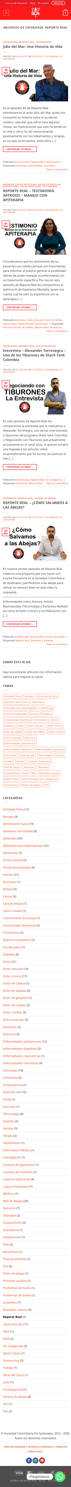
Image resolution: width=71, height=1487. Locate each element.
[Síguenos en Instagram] (35, 1460)
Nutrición (29, 767)
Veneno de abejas (45, 498)
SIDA (6, 1331)
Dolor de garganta (15, 998)
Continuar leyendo (20, 149)
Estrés (7, 1099)
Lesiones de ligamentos (19, 1165)
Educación (10, 1027)
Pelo (25, 773)
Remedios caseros (49, 773)
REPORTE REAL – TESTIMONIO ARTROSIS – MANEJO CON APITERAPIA (28, 195)
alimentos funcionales (16, 701)
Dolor (21, 725)
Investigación (12, 1157)
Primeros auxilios (15, 1281)
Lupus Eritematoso (15, 1186)
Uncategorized (13, 1389)
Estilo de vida (27, 755)
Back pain (9, 882)
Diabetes (9, 725)
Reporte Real (27, 42)
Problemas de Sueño (17, 1288)
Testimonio (49, 165)
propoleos (10, 1302)
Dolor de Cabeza (14, 983)
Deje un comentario (57, 169)
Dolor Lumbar (56, 731)
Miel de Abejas (12, 767)
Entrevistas (10, 42)
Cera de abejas (13, 903)
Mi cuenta (43, 3)
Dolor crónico (54, 725)
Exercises (9, 1107)
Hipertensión (12, 1143)
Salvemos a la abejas (42, 640)
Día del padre (12, 947)
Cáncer (55, 719)
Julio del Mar (35, 165)
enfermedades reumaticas (50, 749)
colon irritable (12, 911)
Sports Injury (12, 1353)
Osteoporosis (12, 1237)
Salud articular (30, 186)
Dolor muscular (12, 737)
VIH (46, 784)
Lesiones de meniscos (18, 1172)
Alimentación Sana (47, 696)
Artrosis (8, 184)
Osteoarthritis (11, 773)
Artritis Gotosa (12, 860)
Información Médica (16, 1150)
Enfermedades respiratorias (21, 1056)
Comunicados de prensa (17, 719)
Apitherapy (47, 707)
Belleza (47, 713)
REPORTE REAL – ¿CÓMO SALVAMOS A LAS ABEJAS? (35, 505)
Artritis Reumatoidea (15, 713)
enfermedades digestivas (18, 749)
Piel (34, 773)
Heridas (8, 761)
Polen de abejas (13, 1273)
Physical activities (14, 1259)
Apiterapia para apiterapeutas (20, 707)
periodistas (10, 1252)
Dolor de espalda (13, 731)
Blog (32, 3)
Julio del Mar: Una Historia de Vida (33, 46)
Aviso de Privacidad (14, 1446)
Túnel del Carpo (13, 1375)
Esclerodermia (12, 1085)
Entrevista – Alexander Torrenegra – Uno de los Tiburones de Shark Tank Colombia (34, 355)
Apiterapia (9, 498)
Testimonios (44, 42)
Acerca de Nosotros (16, 3)
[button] (6, 13)
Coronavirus (41, 719)
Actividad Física (12, 696)
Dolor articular (25, 184)
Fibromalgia (44, 755)
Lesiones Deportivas (39, 761)
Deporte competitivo (17, 940)
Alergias (29, 696)
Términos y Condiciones (40, 1446)
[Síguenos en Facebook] (29, 1460)
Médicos (8, 1194)
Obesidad (43, 767)
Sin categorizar (46, 346)
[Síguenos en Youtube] (42, 1460)
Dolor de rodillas (49, 184)
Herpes (21, 761)
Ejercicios (30, 737)
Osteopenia (11, 1230)
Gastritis (59, 755)
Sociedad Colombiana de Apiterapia (33, 57)
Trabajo (8, 1368)
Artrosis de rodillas (23, 327)
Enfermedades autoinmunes (19, 743)
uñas (6, 1382)
